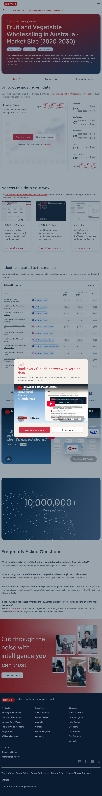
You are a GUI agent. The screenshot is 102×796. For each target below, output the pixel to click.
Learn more (67, 430)
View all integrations (34, 430)
